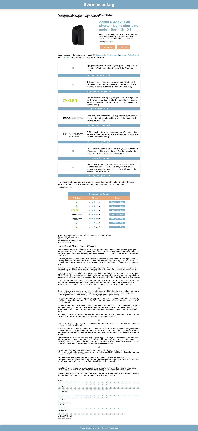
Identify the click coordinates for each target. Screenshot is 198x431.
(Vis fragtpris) (109, 42)
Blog (94, 428)
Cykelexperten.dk (112, 55)
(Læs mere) (128, 38)
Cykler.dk (123, 55)
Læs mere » (107, 47)
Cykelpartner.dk (100, 55)
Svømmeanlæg (99, 4)
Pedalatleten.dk (133, 55)
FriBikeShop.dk (65, 57)
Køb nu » (123, 47)
